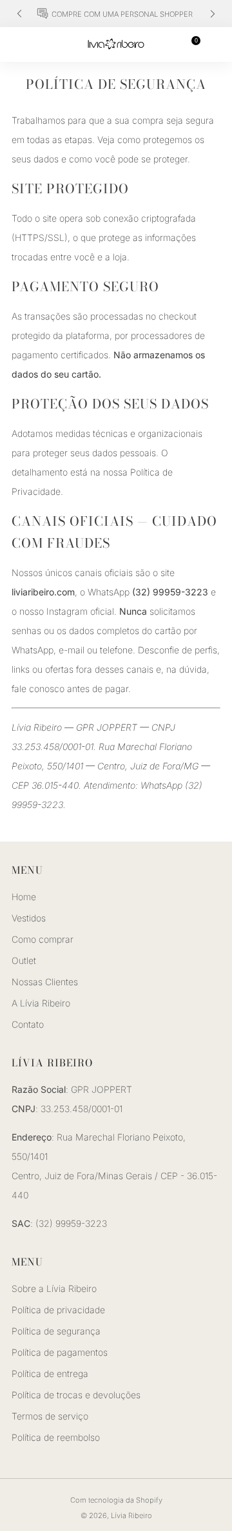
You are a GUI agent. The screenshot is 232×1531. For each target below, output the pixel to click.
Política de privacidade (58, 1309)
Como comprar (42, 939)
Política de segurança (56, 1330)
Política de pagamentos (60, 1352)
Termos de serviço (50, 1416)
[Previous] (19, 14)
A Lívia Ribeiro (41, 1002)
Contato (28, 1024)
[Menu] (18, 44)
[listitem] (116, 13)
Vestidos (29, 917)
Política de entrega (50, 1373)
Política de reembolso (56, 1437)
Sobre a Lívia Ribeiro (54, 1288)
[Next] (212, 14)
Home (24, 896)
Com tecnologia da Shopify (116, 1500)
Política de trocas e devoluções (76, 1394)
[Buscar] (214, 43)
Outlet (24, 960)
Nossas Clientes (45, 981)
